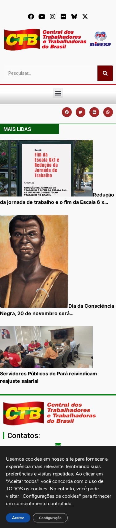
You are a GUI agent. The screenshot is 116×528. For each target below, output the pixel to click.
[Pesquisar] (105, 73)
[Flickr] (63, 17)
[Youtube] (42, 17)
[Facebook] (31, 17)
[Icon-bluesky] (74, 17)
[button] (58, 93)
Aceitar (18, 517)
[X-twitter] (85, 17)
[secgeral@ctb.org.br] (58, 445)
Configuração (50, 517)
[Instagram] (53, 17)
